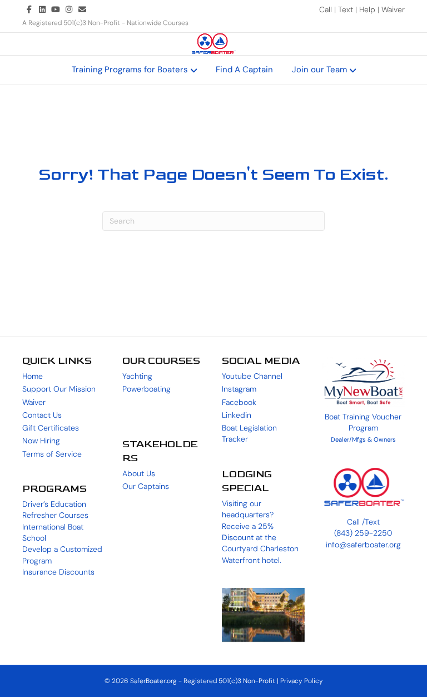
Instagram (239, 389)
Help (367, 9)
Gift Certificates (50, 428)
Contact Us (42, 415)
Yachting (137, 376)
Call (326, 9)
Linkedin (236, 415)
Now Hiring (41, 441)
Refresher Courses (55, 515)
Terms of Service (52, 454)
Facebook (239, 402)
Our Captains (145, 486)
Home (32, 376)
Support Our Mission (59, 389)
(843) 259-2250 (363, 533)
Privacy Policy (301, 680)
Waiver (393, 9)
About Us (138, 473)
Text (346, 9)
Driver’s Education (54, 504)
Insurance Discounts (58, 572)
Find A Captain (244, 69)
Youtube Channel (252, 376)
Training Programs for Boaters (130, 69)
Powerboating (146, 389)
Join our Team (319, 69)
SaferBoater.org (153, 680)
